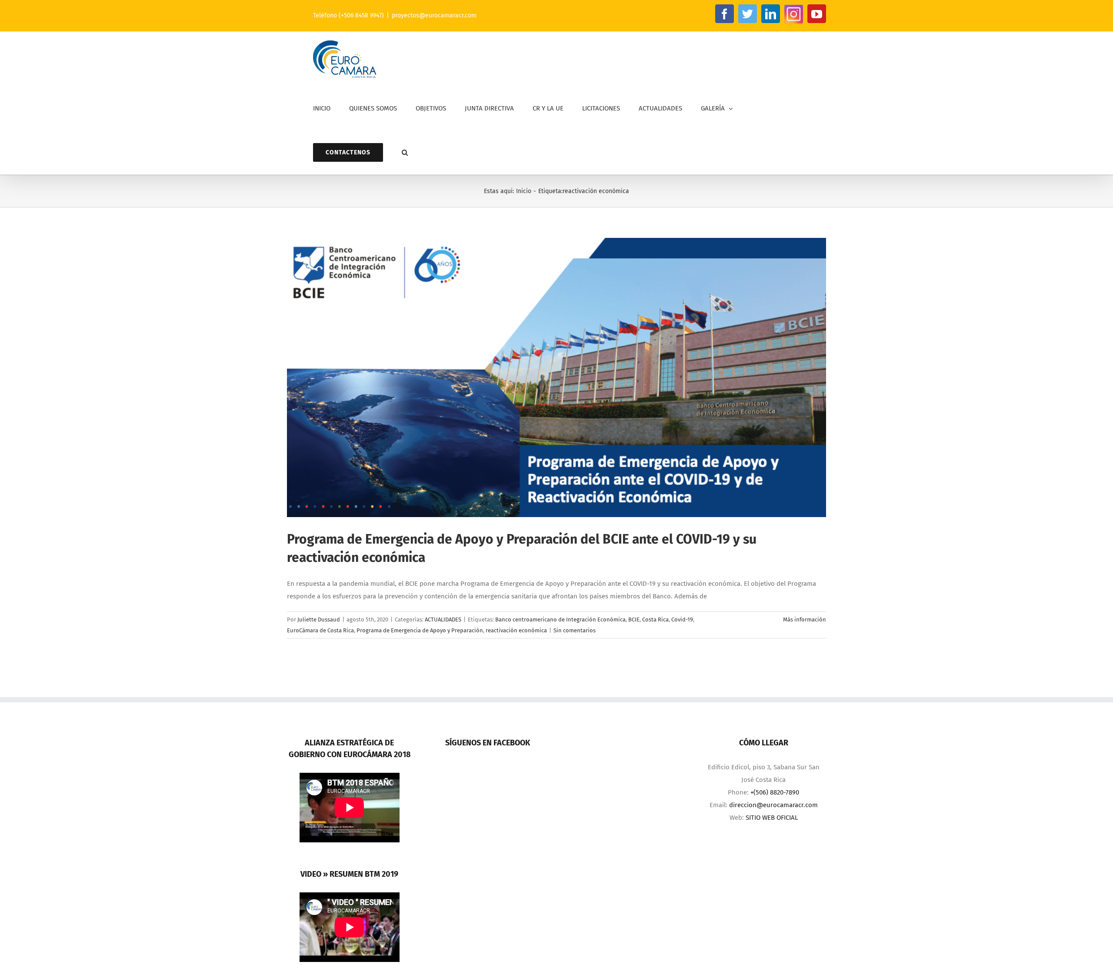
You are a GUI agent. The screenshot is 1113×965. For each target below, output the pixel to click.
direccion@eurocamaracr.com (773, 805)
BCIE (634, 619)
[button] (405, 152)
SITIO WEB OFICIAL (772, 817)
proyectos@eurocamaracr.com (434, 15)
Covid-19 (682, 619)
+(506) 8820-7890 (774, 792)
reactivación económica (516, 630)
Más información (804, 619)
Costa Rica (655, 619)
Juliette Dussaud (318, 619)
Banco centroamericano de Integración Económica (560, 619)
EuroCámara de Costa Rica (320, 630)
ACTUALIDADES (443, 619)
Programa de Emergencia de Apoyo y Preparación (420, 630)
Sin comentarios (574, 630)
